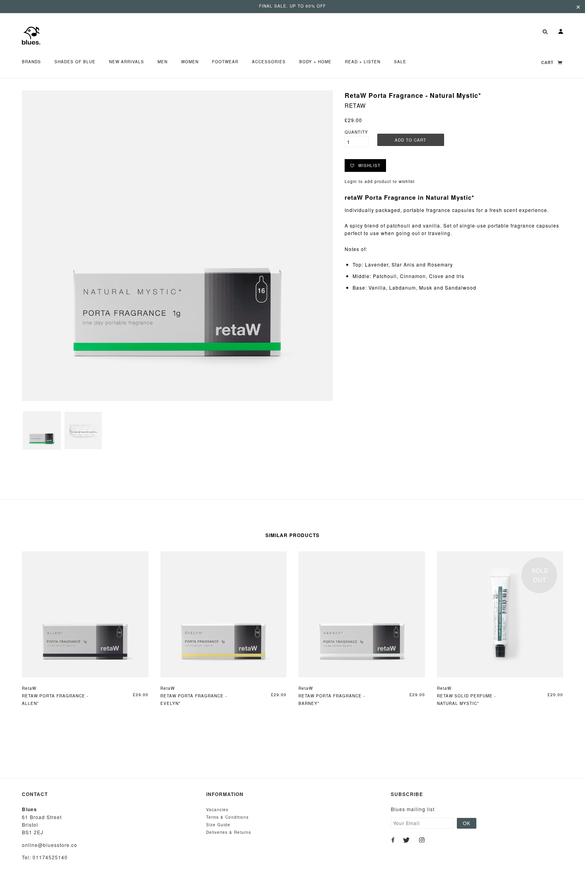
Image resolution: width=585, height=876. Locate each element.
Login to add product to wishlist (380, 181)
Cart (548, 62)
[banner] (31, 35)
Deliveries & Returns (228, 832)
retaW (355, 105)
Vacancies (217, 809)
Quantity (356, 132)
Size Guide (218, 824)
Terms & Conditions (227, 817)
